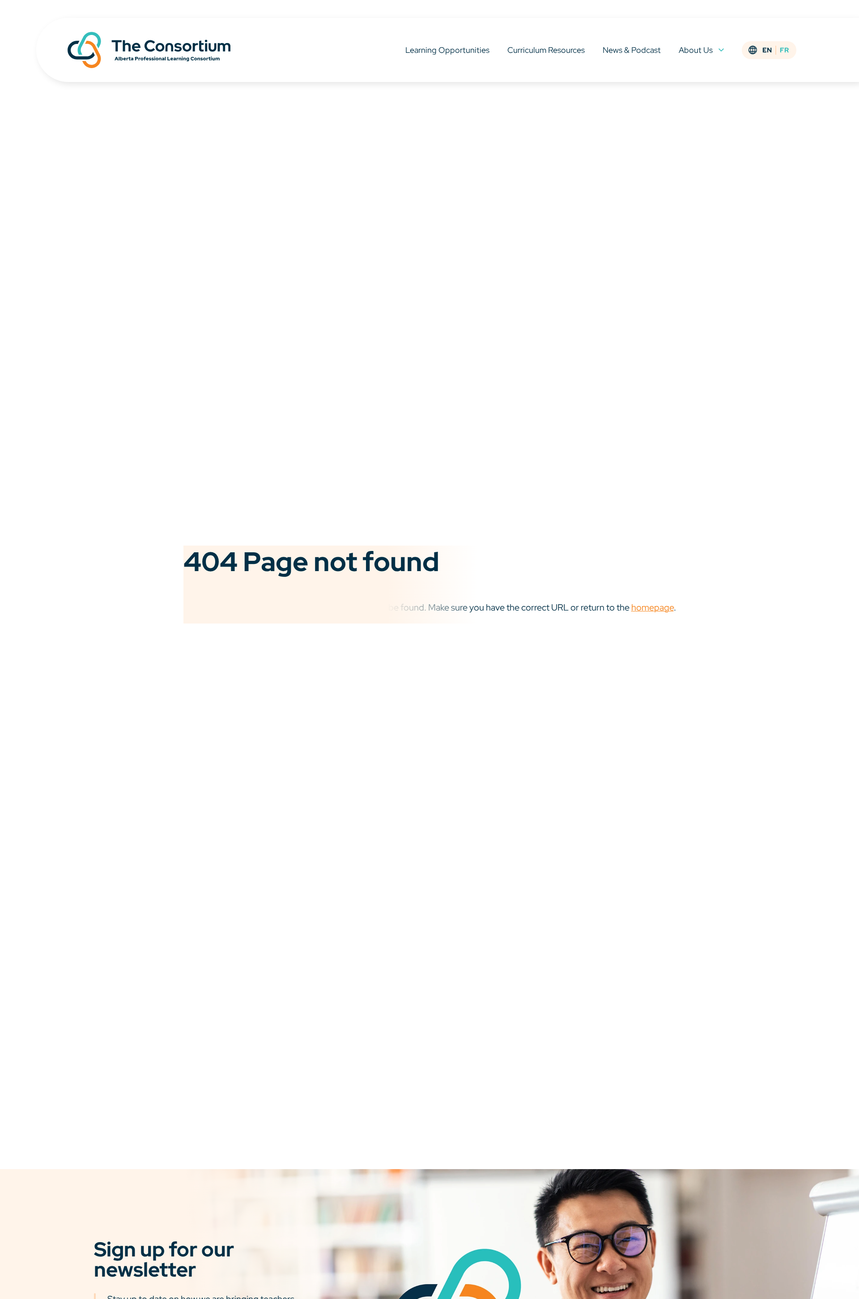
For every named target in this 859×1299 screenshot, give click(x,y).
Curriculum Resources (546, 50)
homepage (652, 607)
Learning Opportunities (447, 50)
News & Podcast (632, 50)
